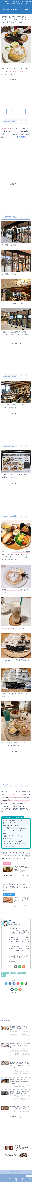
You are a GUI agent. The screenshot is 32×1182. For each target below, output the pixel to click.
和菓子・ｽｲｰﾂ (22, 972)
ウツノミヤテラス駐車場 (18, 137)
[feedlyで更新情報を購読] (19, 966)
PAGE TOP (16, 1172)
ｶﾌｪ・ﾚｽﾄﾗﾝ (6, 972)
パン (4, 975)
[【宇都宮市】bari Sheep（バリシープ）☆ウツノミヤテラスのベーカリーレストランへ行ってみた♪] (14, 983)
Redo (11, 920)
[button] (28, 557)
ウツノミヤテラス (8, 846)
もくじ (14, 111)
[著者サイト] (15, 966)
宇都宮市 (14, 972)
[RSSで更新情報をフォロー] (23, 966)
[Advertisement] (16, 93)
